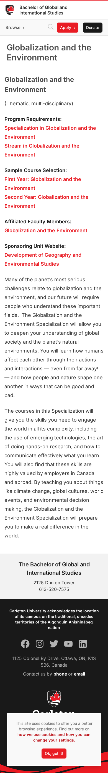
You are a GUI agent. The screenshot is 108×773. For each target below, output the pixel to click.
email (79, 674)
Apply (65, 27)
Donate (92, 27)
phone (60, 674)
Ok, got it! (54, 753)
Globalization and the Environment (45, 230)
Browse (13, 27)
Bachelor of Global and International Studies (43, 10)
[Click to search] (50, 28)
